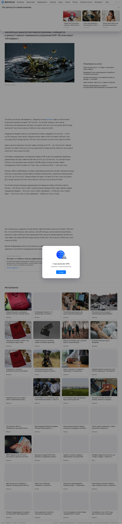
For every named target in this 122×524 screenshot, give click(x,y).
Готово (61, 272)
